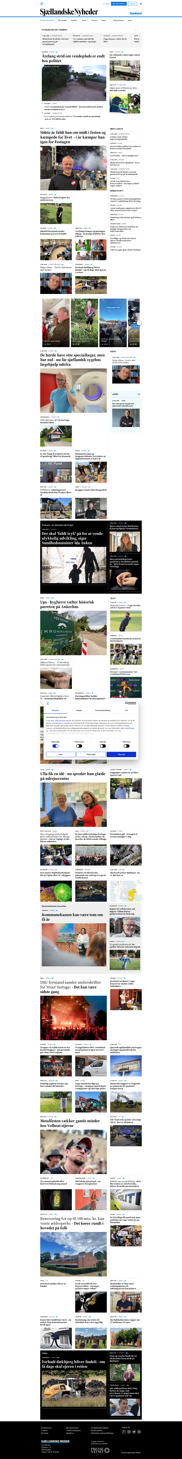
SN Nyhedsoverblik (47, 20)
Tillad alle (121, 754)
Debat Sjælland (54, 264)
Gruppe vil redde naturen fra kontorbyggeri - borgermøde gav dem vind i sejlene (55, 1050)
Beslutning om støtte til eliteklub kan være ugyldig (89, 1321)
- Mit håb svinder (124, 89)
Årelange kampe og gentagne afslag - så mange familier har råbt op (90, 234)
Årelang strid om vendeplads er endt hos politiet (73, 58)
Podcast (54, 529)
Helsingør (43, 869)
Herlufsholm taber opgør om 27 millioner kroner (125, 1321)
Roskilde (113, 143)
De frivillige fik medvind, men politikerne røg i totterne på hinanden (125, 1220)
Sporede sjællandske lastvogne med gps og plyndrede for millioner (115, 41)
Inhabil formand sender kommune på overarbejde (53, 232)
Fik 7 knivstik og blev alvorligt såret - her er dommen (125, 1121)
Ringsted (113, 85)
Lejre (42, 769)
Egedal (112, 235)
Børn (85, 228)
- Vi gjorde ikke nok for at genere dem (125, 606)
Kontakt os (70, 1433)
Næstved (43, 487)
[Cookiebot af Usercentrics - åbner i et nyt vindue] (127, 703)
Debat (103, 20)
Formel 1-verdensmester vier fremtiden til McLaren (123, 673)
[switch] (79, 746)
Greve (77, 487)
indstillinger (129, 728)
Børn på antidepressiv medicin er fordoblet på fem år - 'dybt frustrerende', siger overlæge (124, 563)
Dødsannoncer (118, 20)
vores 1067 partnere (58, 720)
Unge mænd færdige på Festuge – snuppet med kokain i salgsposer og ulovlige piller (90, 1086)
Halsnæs (45, 52)
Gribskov (45, 910)
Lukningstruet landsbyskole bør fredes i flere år (55, 492)
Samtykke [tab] (55, 710)
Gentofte (43, 1214)
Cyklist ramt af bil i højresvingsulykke (118, 138)
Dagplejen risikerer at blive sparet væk (124, 773)
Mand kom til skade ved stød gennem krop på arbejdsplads (124, 173)
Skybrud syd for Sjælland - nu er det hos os (125, 163)
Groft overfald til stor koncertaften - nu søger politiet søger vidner (124, 183)
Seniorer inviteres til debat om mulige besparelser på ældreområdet (124, 228)
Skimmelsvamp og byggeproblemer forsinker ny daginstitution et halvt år (90, 456)
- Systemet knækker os (54, 697)
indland (121, 159)
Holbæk (113, 178)
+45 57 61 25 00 (53, 1452)
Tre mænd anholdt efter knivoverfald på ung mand (53, 1182)
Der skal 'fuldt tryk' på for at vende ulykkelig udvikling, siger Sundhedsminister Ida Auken (72, 538)
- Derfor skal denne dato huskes (56, 268)
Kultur (117, 52)
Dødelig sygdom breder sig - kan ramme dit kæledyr (54, 1084)
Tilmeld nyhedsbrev (73, 1430)
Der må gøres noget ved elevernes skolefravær (123, 404)
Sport (130, 20)
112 (113, 36)
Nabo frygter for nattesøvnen (55, 198)
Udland (112, 205)
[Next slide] (139, 323)
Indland (87, 869)
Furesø (112, 1178)
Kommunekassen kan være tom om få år (72, 917)
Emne (84, 20)
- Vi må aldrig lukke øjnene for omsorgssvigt (54, 663)
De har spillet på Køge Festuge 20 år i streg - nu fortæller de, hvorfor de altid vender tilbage (90, 836)
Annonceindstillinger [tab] (103, 710)
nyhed (120, 143)
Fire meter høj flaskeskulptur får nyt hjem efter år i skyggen (55, 874)
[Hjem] (41, 3)
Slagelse (78, 1044)
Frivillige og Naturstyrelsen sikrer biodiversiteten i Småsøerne (123, 240)
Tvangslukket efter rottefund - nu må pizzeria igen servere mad (90, 1050)
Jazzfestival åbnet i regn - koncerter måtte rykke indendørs (123, 984)
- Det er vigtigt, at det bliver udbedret (55, 838)
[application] (74, 83)
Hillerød (43, 228)
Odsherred (79, 264)
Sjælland (45, 36)
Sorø (42, 598)
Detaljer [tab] (79, 710)
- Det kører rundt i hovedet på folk (72, 1223)
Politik (122, 196)
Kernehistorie (57, 113)
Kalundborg (79, 693)
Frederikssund (115, 224)
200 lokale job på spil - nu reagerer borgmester (88, 1182)
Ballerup (43, 194)
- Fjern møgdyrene (124, 155)
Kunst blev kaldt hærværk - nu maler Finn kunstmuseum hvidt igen (55, 1322)
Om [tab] (126, 710)
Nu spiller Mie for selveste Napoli (125, 945)
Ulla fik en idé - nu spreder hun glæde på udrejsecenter (72, 776)
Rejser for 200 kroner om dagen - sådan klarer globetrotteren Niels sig (122, 911)
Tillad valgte (91, 754)
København (114, 196)
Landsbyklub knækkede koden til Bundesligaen (125, 639)
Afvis (61, 754)
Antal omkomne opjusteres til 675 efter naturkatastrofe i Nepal (125, 209)
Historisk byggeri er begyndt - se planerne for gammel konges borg (125, 1086)
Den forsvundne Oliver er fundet (53, 1285)
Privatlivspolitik (96, 1430)
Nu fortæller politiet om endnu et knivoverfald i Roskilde (125, 147)
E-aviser (106, 4)
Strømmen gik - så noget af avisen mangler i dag (123, 835)
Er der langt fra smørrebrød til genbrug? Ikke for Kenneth (55, 455)
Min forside (62, 20)
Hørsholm (113, 214)
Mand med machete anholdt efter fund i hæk (86, 40)
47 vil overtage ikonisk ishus (55, 421)
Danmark (113, 635)
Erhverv (94, 20)
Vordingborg (114, 1385)
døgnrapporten (124, 134)
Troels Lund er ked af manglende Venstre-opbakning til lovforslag (125, 200)
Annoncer (44, 1433)
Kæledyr (51, 1080)
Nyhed (52, 52)
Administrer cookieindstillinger (102, 1433)
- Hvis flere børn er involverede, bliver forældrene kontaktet (125, 1184)
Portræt (121, 1353)
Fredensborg (45, 417)
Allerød (43, 1044)
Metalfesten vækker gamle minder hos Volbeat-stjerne (70, 1123)
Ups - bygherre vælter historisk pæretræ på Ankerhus (67, 604)
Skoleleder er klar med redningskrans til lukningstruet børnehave (123, 1286)
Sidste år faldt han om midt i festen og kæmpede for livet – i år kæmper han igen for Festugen (73, 137)
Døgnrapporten (57, 36)
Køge (111, 52)
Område (74, 20)
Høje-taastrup (45, 831)
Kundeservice (46, 1428)
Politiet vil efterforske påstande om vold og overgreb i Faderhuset (90, 875)
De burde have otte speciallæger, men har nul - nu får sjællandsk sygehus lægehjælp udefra (72, 359)
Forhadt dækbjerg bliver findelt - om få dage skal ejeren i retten (90, 270)
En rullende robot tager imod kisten (125, 56)
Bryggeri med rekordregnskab (91, 489)
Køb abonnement (119, 4)
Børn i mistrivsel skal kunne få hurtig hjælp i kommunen (124, 527)
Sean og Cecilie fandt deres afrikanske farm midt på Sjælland (123, 1358)
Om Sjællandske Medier (99, 1428)
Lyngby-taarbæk (116, 769)
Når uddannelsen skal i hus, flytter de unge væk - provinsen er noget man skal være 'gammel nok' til (124, 1392)
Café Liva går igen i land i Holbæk (125, 249)
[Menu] (141, 4)
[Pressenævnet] (100, 1449)
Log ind (132, 4)
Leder (123, 400)
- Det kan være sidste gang (70, 987)
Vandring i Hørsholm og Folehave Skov (125, 218)
